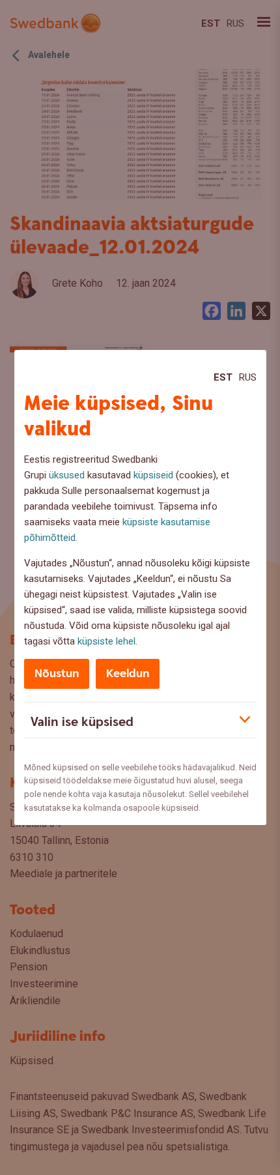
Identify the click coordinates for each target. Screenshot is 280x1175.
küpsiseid (153, 475)
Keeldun (127, 673)
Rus (248, 377)
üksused (67, 475)
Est (223, 377)
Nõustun (57, 673)
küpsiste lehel (106, 641)
